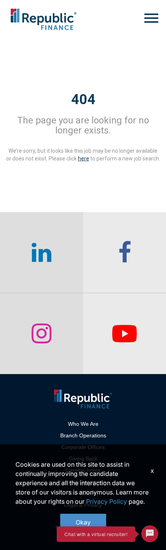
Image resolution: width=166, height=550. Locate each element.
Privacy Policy (106, 501)
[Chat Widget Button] (149, 533)
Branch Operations (83, 435)
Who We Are (83, 424)
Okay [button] (83, 522)
